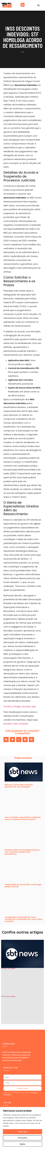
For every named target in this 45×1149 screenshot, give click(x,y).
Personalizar (22, 1138)
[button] (22, 5)
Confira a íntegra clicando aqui (19, 706)
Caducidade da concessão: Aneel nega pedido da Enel (23, 885)
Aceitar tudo (22, 1132)
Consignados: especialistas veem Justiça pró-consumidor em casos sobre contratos (23, 919)
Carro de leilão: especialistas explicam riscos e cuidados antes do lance (23, 818)
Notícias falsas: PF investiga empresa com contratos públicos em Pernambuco (22, 852)
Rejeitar (22, 1144)
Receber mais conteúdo (15, 723)
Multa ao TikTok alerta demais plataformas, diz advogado (19, 786)
